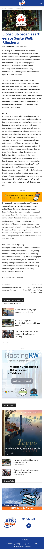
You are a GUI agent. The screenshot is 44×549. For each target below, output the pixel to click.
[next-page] (7, 342)
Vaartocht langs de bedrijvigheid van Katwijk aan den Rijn (27, 323)
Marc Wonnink (10, 46)
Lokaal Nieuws (19, 8)
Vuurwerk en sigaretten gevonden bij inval (11, 289)
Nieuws (10, 8)
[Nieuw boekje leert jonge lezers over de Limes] (8, 312)
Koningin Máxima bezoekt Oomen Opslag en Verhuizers (32, 290)
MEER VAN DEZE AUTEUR (12, 303)
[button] (41, 3)
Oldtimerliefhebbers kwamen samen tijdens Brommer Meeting (27, 334)
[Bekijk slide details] (22, 197)
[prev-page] (3, 342)
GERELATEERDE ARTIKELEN (13, 300)
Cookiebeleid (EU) (22, 540)
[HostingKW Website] (22, 374)
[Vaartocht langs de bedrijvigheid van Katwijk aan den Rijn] (8, 323)
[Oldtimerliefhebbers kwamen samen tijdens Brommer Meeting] (8, 334)
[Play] (28, 526)
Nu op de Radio (9, 481)
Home (4, 8)
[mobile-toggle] (3, 3)
